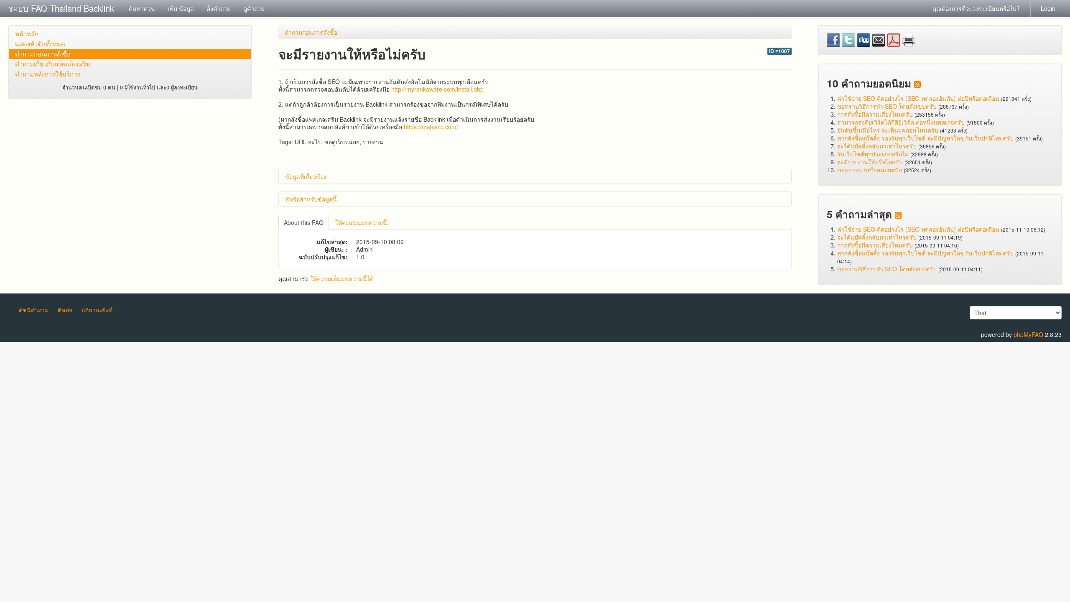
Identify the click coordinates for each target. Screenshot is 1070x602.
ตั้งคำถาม (218, 8)
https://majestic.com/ (431, 126)
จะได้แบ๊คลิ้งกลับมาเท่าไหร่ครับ (877, 146)
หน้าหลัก (26, 33)
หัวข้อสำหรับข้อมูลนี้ (311, 199)
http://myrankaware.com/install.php (437, 89)
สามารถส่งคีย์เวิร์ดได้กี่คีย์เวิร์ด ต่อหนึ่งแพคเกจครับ (901, 122)
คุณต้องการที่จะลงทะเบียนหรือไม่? (976, 8)
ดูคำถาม (254, 8)
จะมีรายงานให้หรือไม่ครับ (870, 162)
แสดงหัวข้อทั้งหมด (40, 43)
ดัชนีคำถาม (33, 310)
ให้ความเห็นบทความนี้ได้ (342, 278)
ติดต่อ (65, 310)
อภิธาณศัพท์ (97, 310)
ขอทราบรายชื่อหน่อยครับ (869, 170)
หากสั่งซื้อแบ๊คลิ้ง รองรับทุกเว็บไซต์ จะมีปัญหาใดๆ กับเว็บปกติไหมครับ (925, 138)
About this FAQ (304, 222)
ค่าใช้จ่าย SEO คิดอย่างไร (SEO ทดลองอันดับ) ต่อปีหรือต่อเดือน (918, 98)
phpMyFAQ (1028, 334)
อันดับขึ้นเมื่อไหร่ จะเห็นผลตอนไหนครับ (887, 130)
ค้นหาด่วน (142, 8)
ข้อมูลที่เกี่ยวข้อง (305, 176)
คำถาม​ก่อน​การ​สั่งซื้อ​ (43, 53)
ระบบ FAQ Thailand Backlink (61, 8)
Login (1048, 8)
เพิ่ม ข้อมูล (181, 8)
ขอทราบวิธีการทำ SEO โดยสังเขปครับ (887, 106)
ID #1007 (779, 51)
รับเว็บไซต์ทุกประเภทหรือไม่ (873, 154)
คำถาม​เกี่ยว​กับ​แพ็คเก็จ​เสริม (52, 63)
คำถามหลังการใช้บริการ (47, 73)
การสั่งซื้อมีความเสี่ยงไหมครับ (875, 114)
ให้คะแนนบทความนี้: (362, 222)
